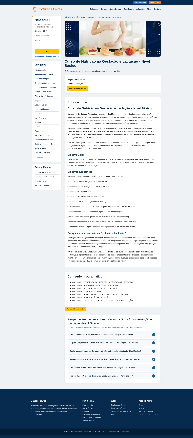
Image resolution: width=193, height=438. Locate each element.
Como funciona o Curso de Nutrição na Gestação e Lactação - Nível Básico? (112, 334)
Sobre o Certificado (118, 408)
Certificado (129, 9)
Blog (149, 9)
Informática (39, 114)
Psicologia (39, 131)
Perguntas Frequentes (91, 414)
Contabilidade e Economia (45, 87)
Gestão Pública (41, 105)
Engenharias (40, 100)
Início (67, 17)
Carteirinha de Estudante (44, 177)
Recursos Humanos (42, 135)
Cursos (104, 9)
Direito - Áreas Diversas (44, 92)
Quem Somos (115, 9)
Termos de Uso (88, 421)
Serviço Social (40, 148)
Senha (37, 40)
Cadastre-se (39, 56)
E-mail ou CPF (41, 31)
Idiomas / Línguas (42, 109)
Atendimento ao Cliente (44, 74)
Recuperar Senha (42, 185)
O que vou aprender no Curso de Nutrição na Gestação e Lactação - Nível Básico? (112, 343)
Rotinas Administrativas (44, 140)
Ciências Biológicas (42, 79)
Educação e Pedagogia (44, 96)
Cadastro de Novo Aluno (44, 172)
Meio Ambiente (40, 118)
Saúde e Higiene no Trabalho (46, 144)
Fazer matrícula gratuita (77, 89)
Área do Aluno (140, 2)
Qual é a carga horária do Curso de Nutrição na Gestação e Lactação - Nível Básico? (112, 351)
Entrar (47, 51)
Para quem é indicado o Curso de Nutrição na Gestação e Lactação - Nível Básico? (112, 359)
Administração (40, 70)
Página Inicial (87, 405)
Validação (140, 9)
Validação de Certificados (121, 411)
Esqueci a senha (52, 56)
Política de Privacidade (91, 418)
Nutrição (38, 122)
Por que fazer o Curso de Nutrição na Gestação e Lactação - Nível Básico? (112, 376)
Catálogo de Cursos (118, 405)
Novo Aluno (154, 2)
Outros (37, 127)
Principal (94, 9)
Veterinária (39, 157)
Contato (157, 9)
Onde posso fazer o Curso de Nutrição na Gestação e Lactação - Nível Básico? (112, 367)
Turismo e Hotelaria (42, 153)
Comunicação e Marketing (45, 83)
